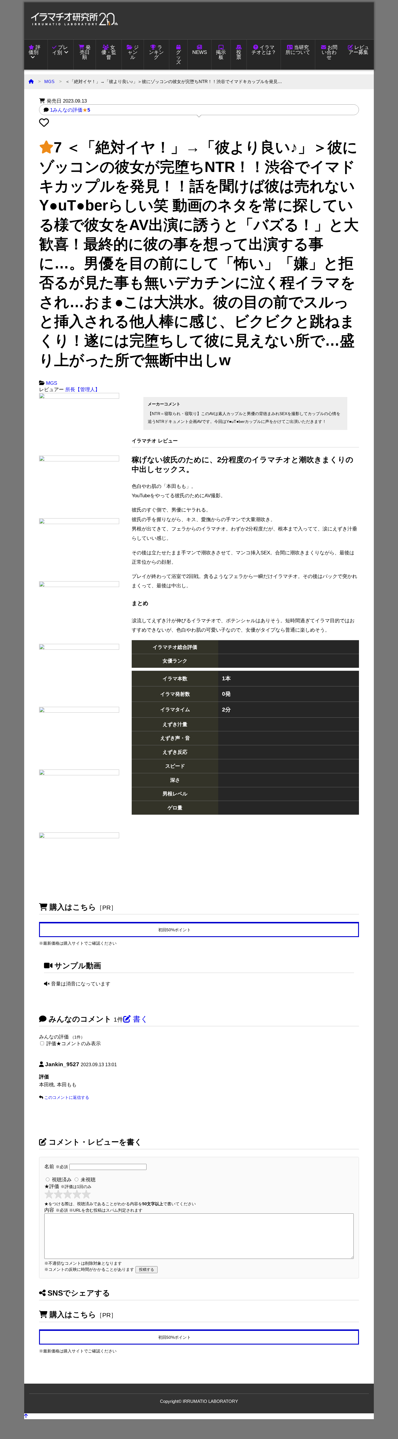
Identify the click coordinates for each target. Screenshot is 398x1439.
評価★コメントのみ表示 (73, 1043)
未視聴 (87, 1180)
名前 (56, 1166)
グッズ (178, 57)
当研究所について (298, 50)
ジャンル (133, 52)
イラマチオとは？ (263, 50)
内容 (93, 1210)
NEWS (199, 52)
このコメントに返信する (66, 1097)
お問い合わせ (329, 52)
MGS (49, 81)
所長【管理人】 (82, 389)
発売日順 (85, 52)
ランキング (156, 52)
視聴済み (61, 1180)
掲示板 (221, 55)
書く (139, 1019)
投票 (238, 55)
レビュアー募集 (358, 50)
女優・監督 (108, 52)
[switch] (42, 1043)
